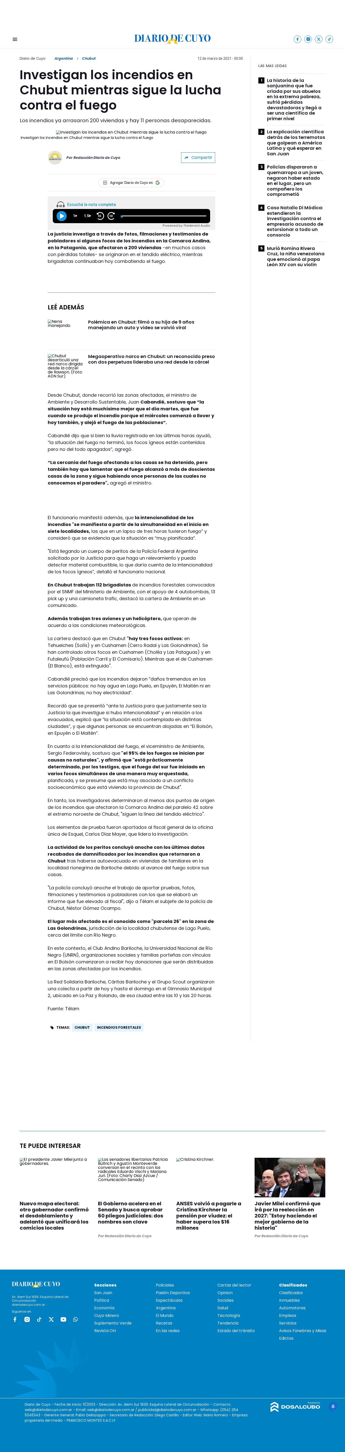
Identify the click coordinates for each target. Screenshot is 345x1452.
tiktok (39, 1319)
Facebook (15, 1319)
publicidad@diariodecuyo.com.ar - (169, 1409)
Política (101, 1300)
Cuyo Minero (106, 1315)
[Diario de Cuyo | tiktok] (329, 39)
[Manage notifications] (333, 1406)
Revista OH (105, 1331)
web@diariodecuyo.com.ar (48, 1409)
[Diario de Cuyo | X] (319, 39)
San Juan (103, 1293)
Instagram (27, 1319)
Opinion (225, 1293)
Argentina (64, 58)
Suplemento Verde (113, 1323)
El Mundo (165, 1315)
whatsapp (75, 1319)
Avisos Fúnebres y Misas (302, 1331)
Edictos (286, 1338)
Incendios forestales (119, 1027)
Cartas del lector (234, 1285)
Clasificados (291, 1293)
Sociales (225, 1300)
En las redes (168, 1331)
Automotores (292, 1308)
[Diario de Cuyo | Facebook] (298, 39)
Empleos (287, 1315)
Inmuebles (289, 1300)
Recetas (164, 1323)
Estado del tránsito (236, 1331)
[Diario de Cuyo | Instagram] (308, 39)
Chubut (82, 1027)
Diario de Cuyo (32, 58)
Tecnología (228, 1315)
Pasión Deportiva (173, 1293)
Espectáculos (169, 1300)
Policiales (165, 1285)
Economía (104, 1308)
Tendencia (227, 1323)
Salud (222, 1308)
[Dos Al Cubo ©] (295, 1411)
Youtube (63, 1319)
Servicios (288, 1323)
